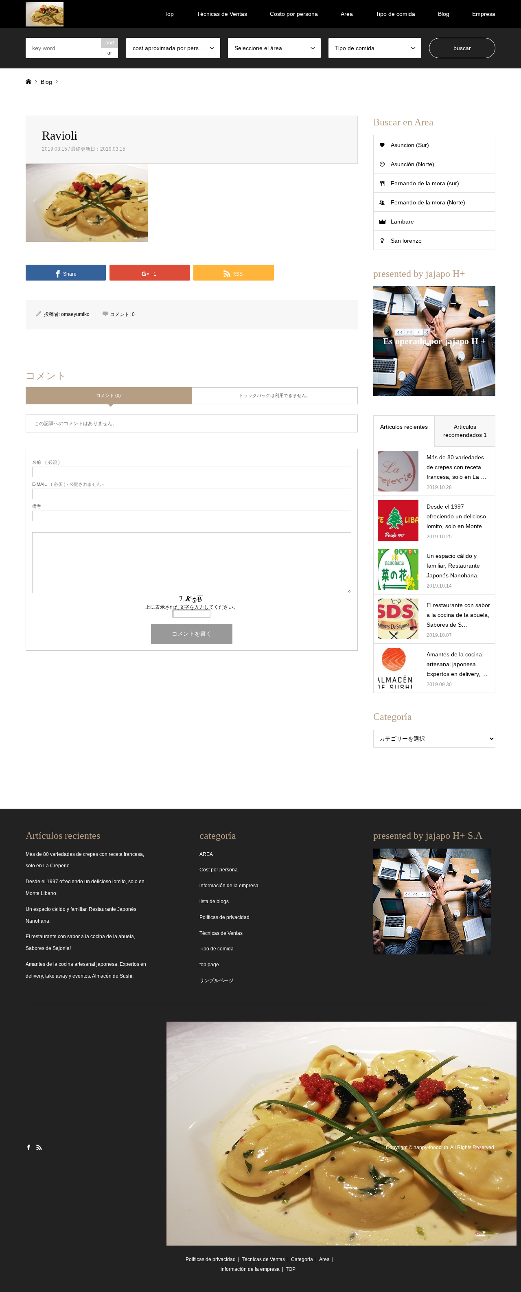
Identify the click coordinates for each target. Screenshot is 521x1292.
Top (169, 14)
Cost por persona (218, 870)
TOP (291, 1269)
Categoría (302, 1259)
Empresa (483, 14)
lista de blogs (214, 901)
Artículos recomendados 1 (465, 430)
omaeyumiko (75, 314)
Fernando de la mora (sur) (425, 183)
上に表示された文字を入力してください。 (191, 607)
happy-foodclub (431, 1148)
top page (209, 964)
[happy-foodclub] (45, 14)
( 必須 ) (46, 462)
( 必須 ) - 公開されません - (68, 484)
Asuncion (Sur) (410, 145)
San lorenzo (406, 240)
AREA (206, 854)
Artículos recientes (404, 426)
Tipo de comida (395, 14)
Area (347, 14)
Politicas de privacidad (224, 917)
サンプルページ (216, 980)
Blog (443, 14)
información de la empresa (228, 885)
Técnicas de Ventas (222, 14)
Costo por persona (294, 14)
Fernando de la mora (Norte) (428, 202)
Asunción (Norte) (412, 164)
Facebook (28, 1147)
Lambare (402, 221)
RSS (39, 1147)
